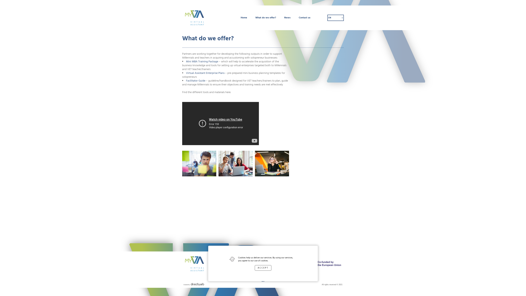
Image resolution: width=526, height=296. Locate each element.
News (287, 18)
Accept (263, 268)
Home (244, 18)
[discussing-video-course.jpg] (235, 164)
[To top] (519, 290)
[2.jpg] (199, 164)
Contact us (304, 18)
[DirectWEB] (194, 284)
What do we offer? (265, 18)
